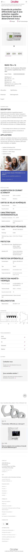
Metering (4, 503)
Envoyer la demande (6, 481)
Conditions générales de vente (8, 536)
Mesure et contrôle (6, 501)
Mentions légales (5, 539)
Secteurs (4, 486)
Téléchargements (14, 94)
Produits (4, 488)
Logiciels (4, 514)
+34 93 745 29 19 (6, 479)
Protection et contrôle (6, 505)
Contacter (4, 471)
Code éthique (5, 541)
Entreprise (4, 493)
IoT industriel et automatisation (8, 516)
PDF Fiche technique (22, 21)
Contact (3, 495)
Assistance (4, 490)
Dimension (3, 94)
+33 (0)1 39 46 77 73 (7, 470)
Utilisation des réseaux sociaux (8, 534)
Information (3, 90)
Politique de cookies (6, 532)
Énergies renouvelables (7, 511)
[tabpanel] (8, 53)
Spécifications (13, 90)
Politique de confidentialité (8, 530)
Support (2, 99)
